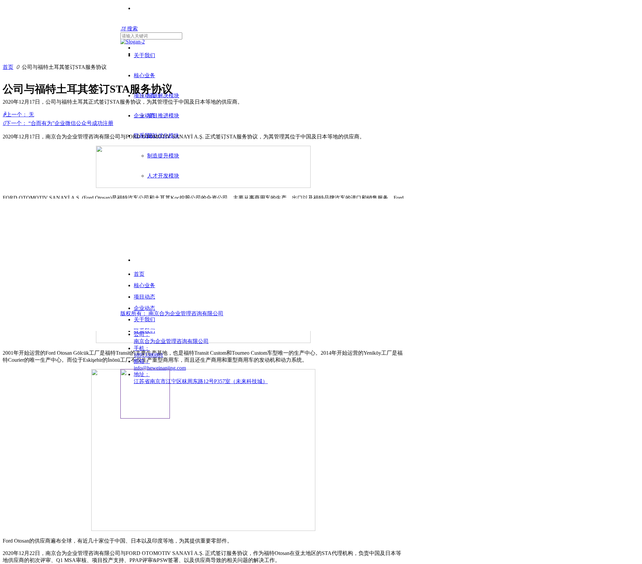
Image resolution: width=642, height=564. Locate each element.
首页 (8, 67)
